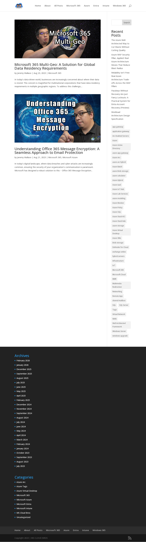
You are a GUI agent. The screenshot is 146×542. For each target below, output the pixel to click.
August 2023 (22, 461)
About (47, 6)
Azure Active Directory (117, 147)
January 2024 (23, 448)
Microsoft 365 (73, 6)
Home (38, 6)
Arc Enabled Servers (120, 136)
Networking (117, 291)
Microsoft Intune (24, 508)
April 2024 (21, 435)
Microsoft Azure (70, 157)
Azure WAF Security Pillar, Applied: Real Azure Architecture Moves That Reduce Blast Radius (120, 61)
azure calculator (118, 175)
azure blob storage (120, 171)
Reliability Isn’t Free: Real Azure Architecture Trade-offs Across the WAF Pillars (120, 79)
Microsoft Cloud (119, 274)
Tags (114, 309)
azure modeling (118, 198)
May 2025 (21, 391)
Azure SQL (116, 212)
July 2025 (21, 382)
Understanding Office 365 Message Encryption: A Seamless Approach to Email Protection (57, 150)
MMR (114, 279)
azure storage (118, 225)
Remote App (117, 296)
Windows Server (119, 331)
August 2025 (22, 378)
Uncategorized (23, 517)
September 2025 (24, 373)
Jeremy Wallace (24, 73)
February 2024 (23, 444)
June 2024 (21, 426)
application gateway (120, 131)
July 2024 (21, 422)
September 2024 (24, 413)
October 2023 (23, 452)
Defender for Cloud (120, 247)
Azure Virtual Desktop (117, 232)
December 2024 (24, 404)
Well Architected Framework (119, 325)
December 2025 (24, 369)
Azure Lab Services (120, 194)
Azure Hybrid (117, 180)
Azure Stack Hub (119, 221)
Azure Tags (22, 486)
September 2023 (24, 457)
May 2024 (21, 430)
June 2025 (21, 387)
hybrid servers (118, 256)
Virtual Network (118, 314)
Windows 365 (119, 6)
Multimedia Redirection (117, 285)
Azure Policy (117, 207)
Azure (87, 6)
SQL (114, 305)
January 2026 (23, 365)
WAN (114, 319)
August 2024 (22, 417)
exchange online (119, 252)
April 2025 (21, 395)
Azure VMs (116, 238)
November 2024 (24, 408)
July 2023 (21, 466)
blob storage (117, 242)
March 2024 (22, 439)
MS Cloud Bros (23, 512)
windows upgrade (120, 336)
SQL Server (123, 305)
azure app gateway (120, 153)
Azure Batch (117, 166)
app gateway (117, 127)
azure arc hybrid (119, 162)
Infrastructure (118, 261)
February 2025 (23, 400)
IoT (113, 265)
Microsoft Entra (24, 504)
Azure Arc (116, 157)
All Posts (58, 6)
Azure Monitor (118, 203)
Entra (96, 6)
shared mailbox (118, 300)
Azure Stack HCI (118, 216)
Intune (106, 6)
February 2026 (23, 360)
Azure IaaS (116, 185)
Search (127, 22)
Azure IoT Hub (118, 189)
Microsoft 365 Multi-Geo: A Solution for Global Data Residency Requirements (55, 66)
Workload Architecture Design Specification (120, 115)
